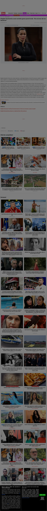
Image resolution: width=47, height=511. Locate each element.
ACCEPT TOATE (42, 494)
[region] (23, 498)
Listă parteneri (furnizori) (25, 497)
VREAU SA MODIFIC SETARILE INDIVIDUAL (42, 498)
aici (7, 503)
